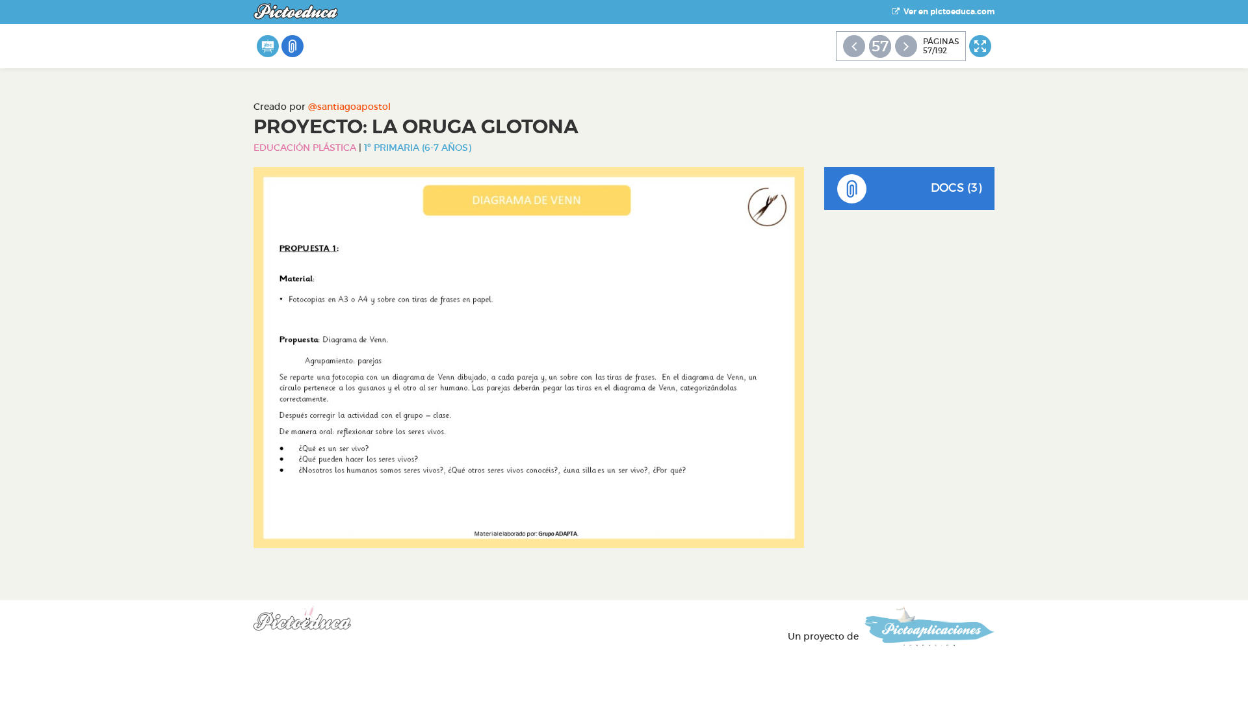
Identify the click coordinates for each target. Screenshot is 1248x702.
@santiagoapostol (349, 106)
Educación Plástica (305, 147)
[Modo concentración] (980, 46)
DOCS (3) (956, 188)
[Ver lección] (268, 46)
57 (880, 46)
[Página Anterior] (854, 46)
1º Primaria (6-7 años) (417, 147)
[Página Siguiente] (906, 46)
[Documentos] (292, 46)
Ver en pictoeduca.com (947, 11)
